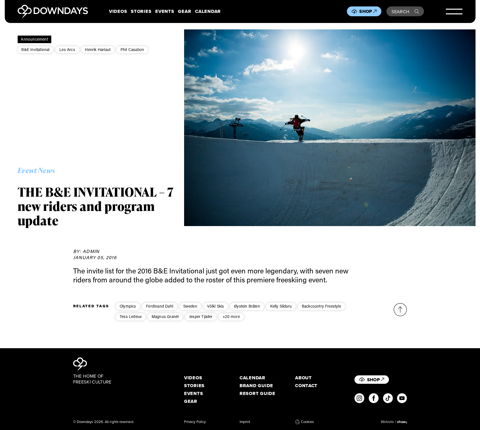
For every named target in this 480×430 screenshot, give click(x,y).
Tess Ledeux (131, 316)
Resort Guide (257, 393)
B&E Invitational (35, 49)
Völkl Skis (215, 306)
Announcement (34, 39)
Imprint (245, 421)
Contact (306, 386)
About (303, 378)
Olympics (128, 306)
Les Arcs (67, 49)
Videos (118, 11)
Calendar (208, 11)
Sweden (190, 306)
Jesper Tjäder (201, 316)
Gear (184, 11)
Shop (365, 11)
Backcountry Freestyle (321, 306)
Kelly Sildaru (281, 306)
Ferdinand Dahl (159, 306)
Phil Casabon (132, 49)
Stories (141, 11)
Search (400, 11)
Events (164, 11)
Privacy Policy (195, 421)
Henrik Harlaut (97, 49)
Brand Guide (256, 386)
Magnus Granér (165, 316)
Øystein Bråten (247, 306)
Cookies (307, 421)
